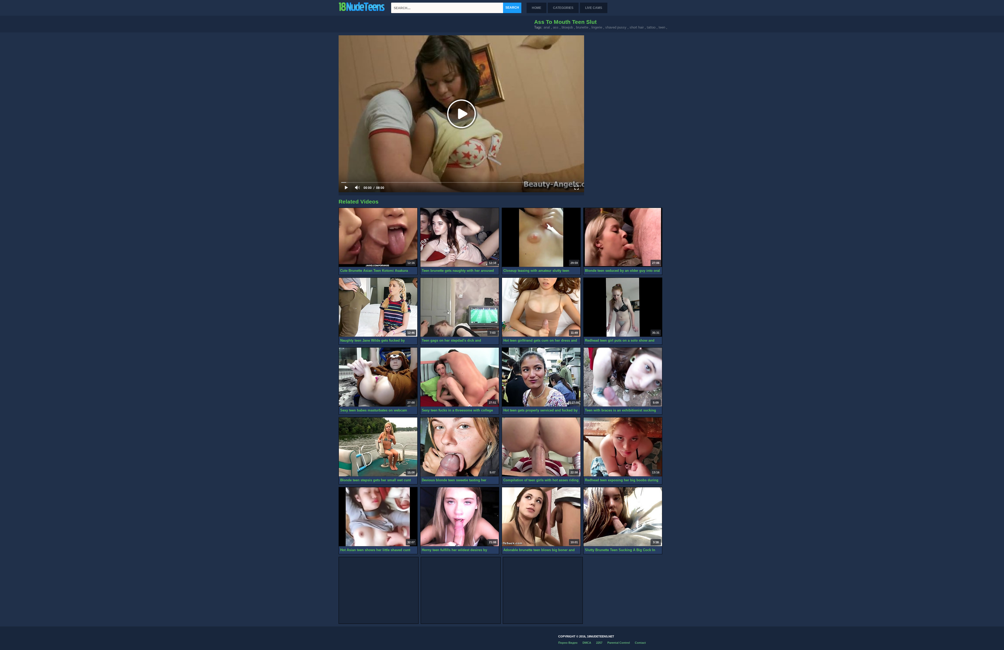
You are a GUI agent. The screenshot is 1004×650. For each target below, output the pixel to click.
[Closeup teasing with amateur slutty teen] (541, 237)
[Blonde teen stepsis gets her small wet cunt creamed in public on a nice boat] (378, 447)
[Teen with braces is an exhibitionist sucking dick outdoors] (623, 377)
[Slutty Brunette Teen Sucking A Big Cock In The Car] (623, 516)
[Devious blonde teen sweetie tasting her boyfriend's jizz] (459, 447)
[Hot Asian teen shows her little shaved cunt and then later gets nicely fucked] (378, 516)
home (536, 8)
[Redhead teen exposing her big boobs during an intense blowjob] (623, 447)
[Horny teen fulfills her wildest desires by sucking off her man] (459, 516)
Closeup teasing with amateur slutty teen (536, 271)
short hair (637, 27)
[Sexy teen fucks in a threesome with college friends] (459, 377)
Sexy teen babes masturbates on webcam (373, 410)
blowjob (567, 27)
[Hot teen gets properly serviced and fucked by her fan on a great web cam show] (541, 377)
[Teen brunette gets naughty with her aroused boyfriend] (459, 237)
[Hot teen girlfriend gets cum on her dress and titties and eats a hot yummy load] (541, 307)
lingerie (596, 27)
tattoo (651, 27)
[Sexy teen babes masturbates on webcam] (378, 377)
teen (662, 27)
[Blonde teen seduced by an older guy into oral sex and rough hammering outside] (623, 237)
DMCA (587, 642)
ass (555, 27)
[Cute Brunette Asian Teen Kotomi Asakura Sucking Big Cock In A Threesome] (378, 237)
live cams (593, 8)
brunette (582, 27)
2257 (599, 642)
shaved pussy (615, 27)
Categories (563, 8)
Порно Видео (568, 642)
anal (547, 27)
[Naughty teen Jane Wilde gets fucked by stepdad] (378, 307)
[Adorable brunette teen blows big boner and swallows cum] (541, 516)
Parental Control (618, 642)
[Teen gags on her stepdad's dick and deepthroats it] (459, 307)
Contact (640, 642)
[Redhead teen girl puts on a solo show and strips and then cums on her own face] (623, 307)
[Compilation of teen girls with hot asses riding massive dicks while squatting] (541, 447)
